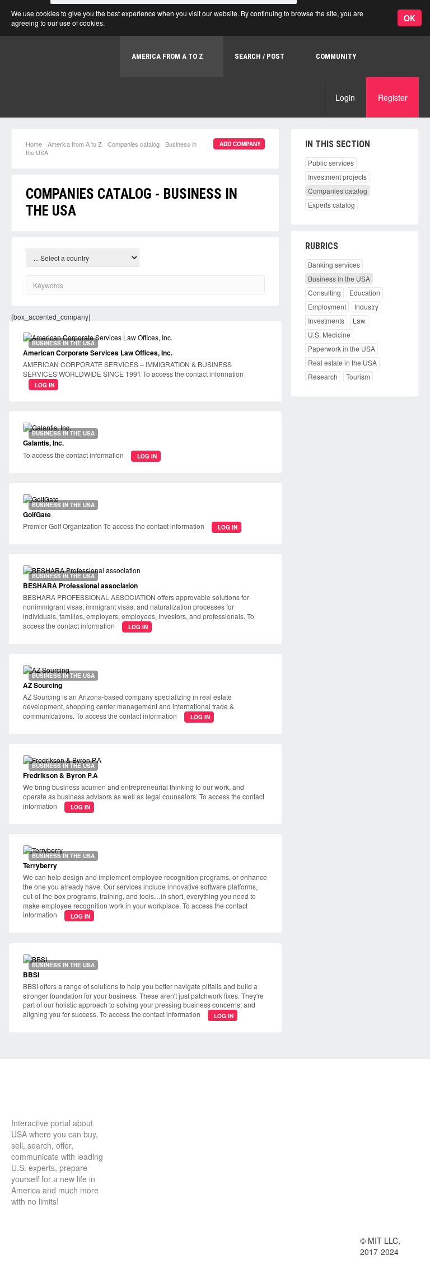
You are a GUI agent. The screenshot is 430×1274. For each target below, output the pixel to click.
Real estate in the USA (342, 362)
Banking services (334, 264)
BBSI (31, 974)
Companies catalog (134, 143)
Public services (331, 162)
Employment (327, 306)
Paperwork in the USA (341, 348)
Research (323, 376)
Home (34, 143)
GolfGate (37, 514)
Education (364, 292)
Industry (366, 306)
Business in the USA (339, 278)
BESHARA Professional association (80, 585)
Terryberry (40, 865)
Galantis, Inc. (43, 443)
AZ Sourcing (42, 685)
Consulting (324, 292)
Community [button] (336, 56)
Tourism (358, 376)
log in (44, 385)
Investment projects (337, 176)
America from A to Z (75, 143)
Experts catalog (331, 204)
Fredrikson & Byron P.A (60, 775)
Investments (326, 320)
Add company (240, 144)
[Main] (53, 1096)
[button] (289, 91)
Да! (266, 60)
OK (409, 18)
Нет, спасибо (209, 60)
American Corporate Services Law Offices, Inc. (97, 353)
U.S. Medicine (329, 334)
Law (359, 320)
